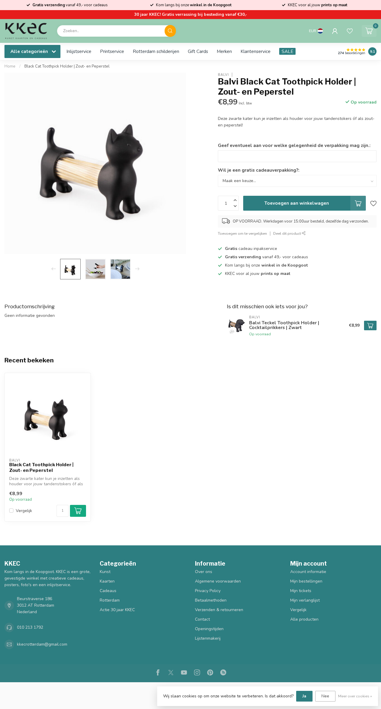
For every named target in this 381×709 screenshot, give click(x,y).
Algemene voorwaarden (218, 581)
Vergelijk (24, 510)
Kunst (105, 572)
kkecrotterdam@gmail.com (42, 644)
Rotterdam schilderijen (156, 51)
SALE (287, 51)
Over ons (203, 572)
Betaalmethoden (211, 600)
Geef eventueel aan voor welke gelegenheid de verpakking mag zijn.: (294, 145)
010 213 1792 (30, 627)
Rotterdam (110, 600)
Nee (325, 696)
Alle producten (304, 619)
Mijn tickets (300, 591)
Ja (304, 696)
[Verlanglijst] (350, 31)
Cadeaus (108, 591)
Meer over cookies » (355, 696)
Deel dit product (287, 233)
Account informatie (308, 572)
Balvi (223, 74)
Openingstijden (209, 629)
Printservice (112, 51)
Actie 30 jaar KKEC (117, 610)
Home (9, 66)
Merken (224, 51)
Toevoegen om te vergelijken (242, 233)
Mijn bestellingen (306, 581)
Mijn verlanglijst (305, 600)
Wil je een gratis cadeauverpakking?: (258, 170)
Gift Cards (198, 51)
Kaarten (107, 581)
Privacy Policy (208, 591)
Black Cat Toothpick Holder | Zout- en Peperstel (67, 66)
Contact (202, 619)
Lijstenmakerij (208, 638)
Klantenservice (256, 51)
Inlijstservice (78, 51)
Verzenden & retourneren (219, 610)
